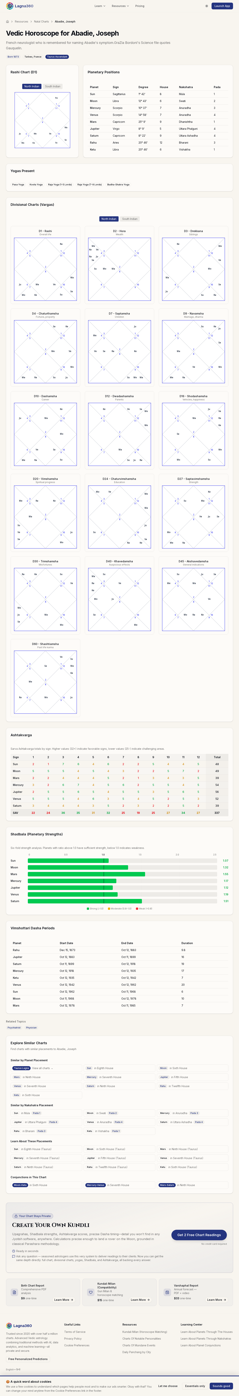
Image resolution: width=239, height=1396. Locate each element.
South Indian (52, 86)
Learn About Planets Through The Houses (207, 1331)
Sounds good (221, 1386)
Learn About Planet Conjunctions (201, 1345)
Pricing (139, 5)
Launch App (222, 5)
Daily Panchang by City (136, 1352)
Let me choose (168, 1386)
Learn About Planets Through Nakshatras (206, 1338)
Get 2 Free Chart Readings (199, 1235)
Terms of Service (75, 1331)
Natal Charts (41, 21)
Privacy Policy (73, 1338)
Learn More (61, 1299)
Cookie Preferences (76, 1345)
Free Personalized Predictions (28, 1359)
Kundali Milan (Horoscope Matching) (144, 1331)
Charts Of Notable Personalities (141, 1338)
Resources (21, 21)
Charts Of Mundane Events (138, 1345)
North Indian (31, 86)
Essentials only (195, 1386)
